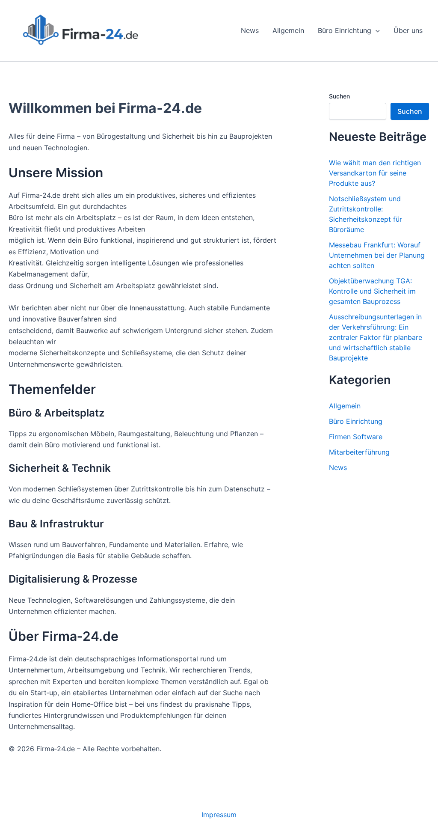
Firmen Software (355, 436)
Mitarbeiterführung (359, 452)
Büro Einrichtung (344, 30)
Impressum (219, 814)
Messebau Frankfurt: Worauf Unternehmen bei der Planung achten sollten (377, 255)
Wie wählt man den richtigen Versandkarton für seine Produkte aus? (375, 172)
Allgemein (288, 30)
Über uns (408, 30)
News (250, 30)
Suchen (339, 96)
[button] (375, 30)
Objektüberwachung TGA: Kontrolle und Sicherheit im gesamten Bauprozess (372, 291)
